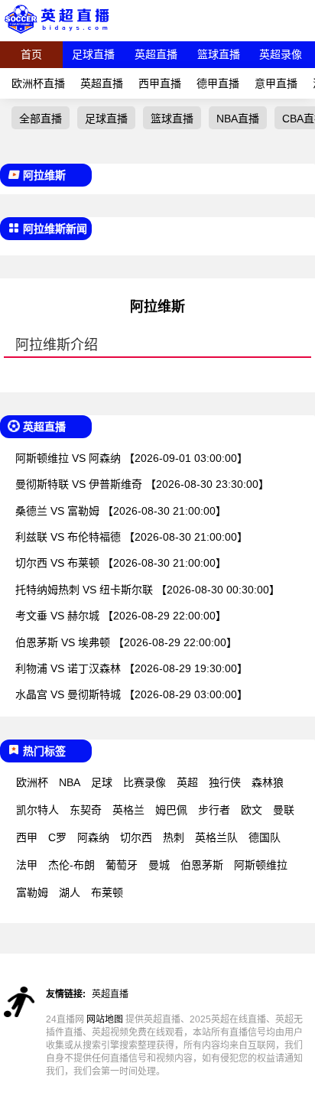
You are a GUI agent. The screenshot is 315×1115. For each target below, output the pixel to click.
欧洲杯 (32, 782)
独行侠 (225, 782)
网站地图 (104, 1019)
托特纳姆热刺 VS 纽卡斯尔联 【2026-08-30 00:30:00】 (147, 590)
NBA (69, 782)
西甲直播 (159, 83)
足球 (101, 782)
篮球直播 (218, 54)
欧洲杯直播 (38, 83)
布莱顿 (107, 892)
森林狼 (268, 782)
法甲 (26, 865)
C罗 (57, 837)
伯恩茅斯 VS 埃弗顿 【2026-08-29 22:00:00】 (126, 642)
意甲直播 (276, 83)
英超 (187, 782)
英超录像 (280, 54)
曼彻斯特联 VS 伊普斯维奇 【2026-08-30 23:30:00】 (142, 484)
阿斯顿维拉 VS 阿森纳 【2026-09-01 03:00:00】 (131, 458)
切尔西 (136, 837)
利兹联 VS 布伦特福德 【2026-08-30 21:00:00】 (131, 537)
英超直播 (156, 54)
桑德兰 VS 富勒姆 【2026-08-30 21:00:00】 (120, 511)
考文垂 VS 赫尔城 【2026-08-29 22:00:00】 (120, 616)
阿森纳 (93, 837)
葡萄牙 (122, 865)
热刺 (173, 837)
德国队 (264, 837)
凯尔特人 (37, 810)
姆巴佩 (171, 810)
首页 (31, 54)
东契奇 (86, 810)
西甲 (26, 837)
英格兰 (128, 810)
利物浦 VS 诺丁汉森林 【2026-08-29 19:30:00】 (131, 668)
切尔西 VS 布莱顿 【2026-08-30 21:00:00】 (120, 563)
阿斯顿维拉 (260, 865)
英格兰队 (216, 837)
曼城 (159, 865)
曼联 (283, 810)
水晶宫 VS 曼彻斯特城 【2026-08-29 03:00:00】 (131, 694)
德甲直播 (217, 83)
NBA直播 (237, 118)
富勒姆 (32, 892)
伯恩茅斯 (201, 865)
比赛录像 (144, 782)
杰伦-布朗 (71, 865)
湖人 (69, 892)
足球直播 (93, 54)
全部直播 (40, 118)
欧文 (251, 810)
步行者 (214, 810)
